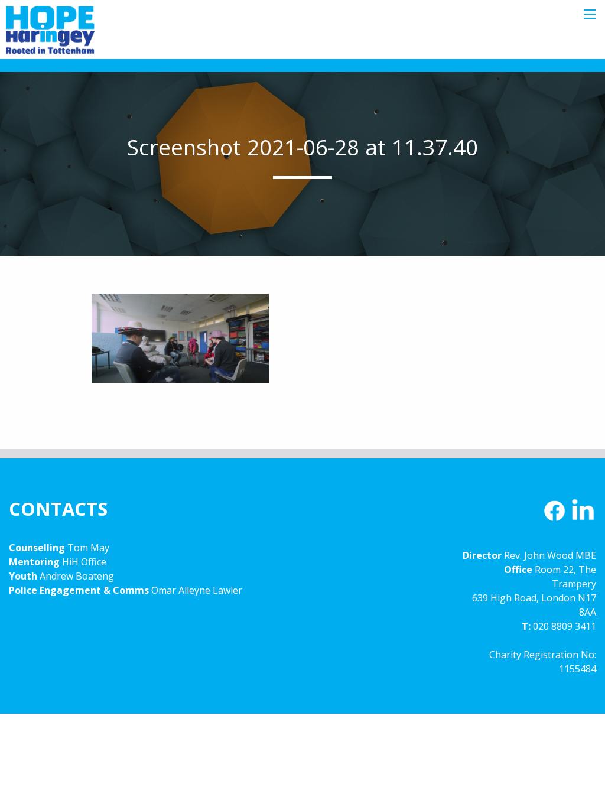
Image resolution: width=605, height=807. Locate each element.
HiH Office (83, 561)
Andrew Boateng (77, 576)
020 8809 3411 (564, 626)
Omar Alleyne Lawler (196, 590)
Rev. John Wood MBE (550, 555)
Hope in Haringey (50, 35)
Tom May (88, 547)
